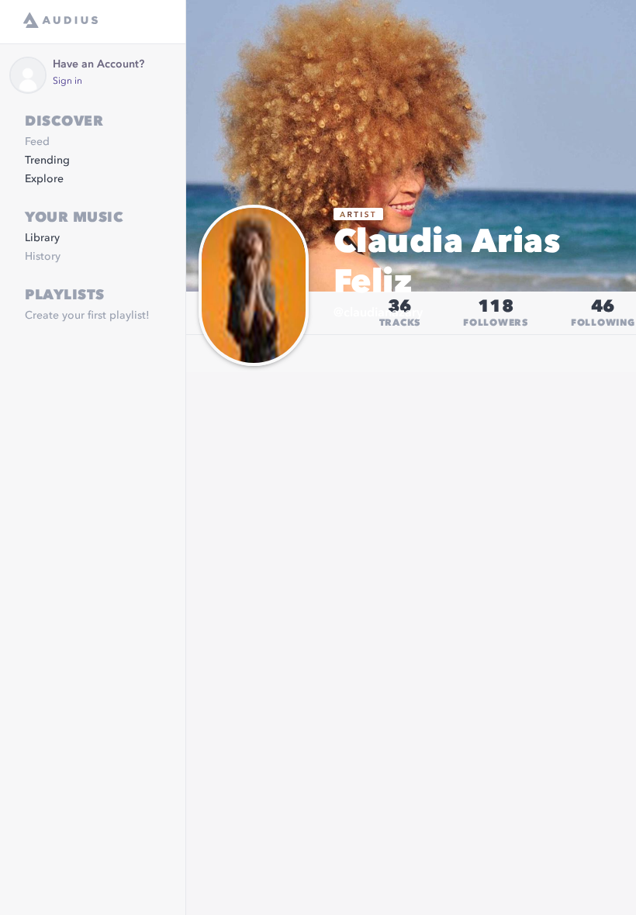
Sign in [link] (67, 81)
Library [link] (42, 238)
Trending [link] (47, 160)
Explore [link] (44, 179)
